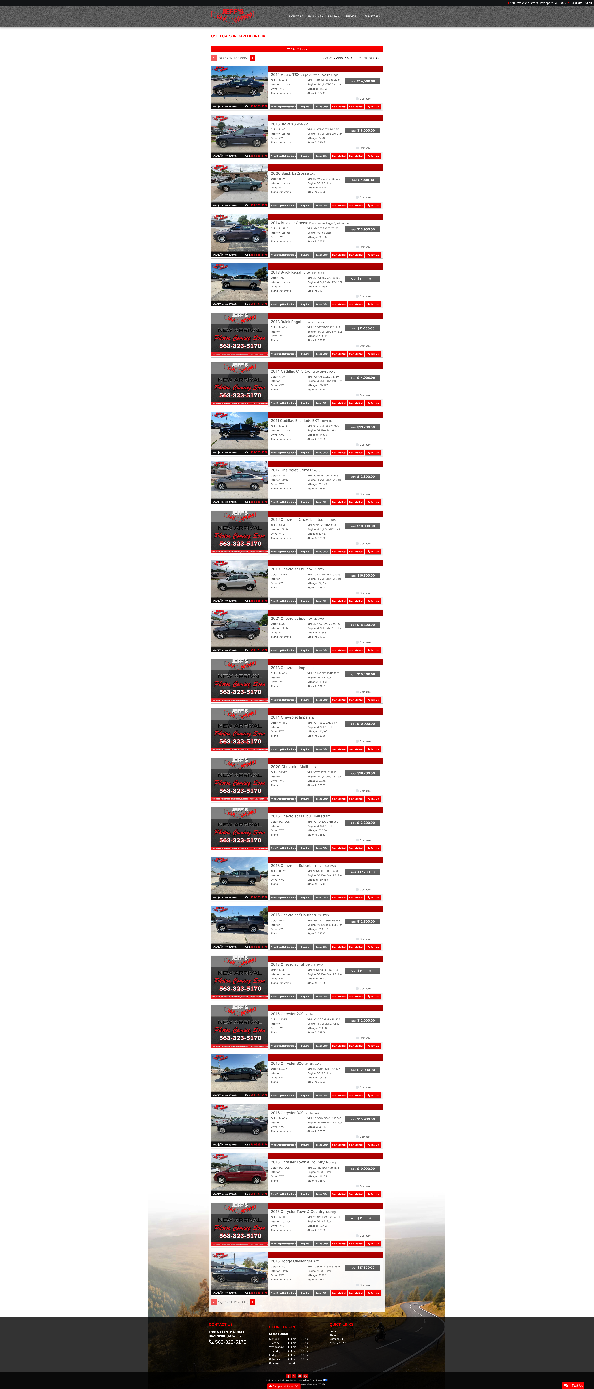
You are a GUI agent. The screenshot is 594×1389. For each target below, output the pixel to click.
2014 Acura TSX (304, 74)
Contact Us (336, 1338)
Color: (274, 80)
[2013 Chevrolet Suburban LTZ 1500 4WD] (239, 877)
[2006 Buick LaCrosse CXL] (239, 185)
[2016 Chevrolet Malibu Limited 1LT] (239, 828)
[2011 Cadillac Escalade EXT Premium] (239, 432)
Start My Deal (339, 106)
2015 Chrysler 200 (292, 1014)
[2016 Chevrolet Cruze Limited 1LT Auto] (239, 531)
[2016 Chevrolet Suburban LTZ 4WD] (239, 927)
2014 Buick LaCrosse (310, 223)
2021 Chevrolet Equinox (297, 618)
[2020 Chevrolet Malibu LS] (239, 779)
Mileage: (312, 88)
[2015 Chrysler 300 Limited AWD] (239, 1075)
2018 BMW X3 (290, 124)
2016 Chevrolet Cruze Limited (303, 519)
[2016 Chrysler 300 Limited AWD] (239, 1125)
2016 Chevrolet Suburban (300, 915)
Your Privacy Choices (314, 1380)
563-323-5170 (581, 3)
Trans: (275, 93)
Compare (365, 98)
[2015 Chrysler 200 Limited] (239, 1026)
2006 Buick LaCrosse (293, 173)
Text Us (374, 106)
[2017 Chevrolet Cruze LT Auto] (239, 482)
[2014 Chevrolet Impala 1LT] (239, 729)
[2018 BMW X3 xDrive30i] (239, 136)
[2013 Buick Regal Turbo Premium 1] (239, 284)
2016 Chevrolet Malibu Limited (300, 816)
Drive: (274, 88)
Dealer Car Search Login (275, 1380)
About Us (334, 1335)
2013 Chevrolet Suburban (303, 865)
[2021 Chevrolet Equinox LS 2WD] (239, 630)
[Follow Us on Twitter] (294, 1376)
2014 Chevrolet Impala (293, 717)
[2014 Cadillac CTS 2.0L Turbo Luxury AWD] (239, 383)
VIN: (309, 80)
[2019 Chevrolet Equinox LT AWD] (239, 581)
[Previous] (214, 58)
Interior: (276, 84)
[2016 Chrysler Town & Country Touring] (239, 1223)
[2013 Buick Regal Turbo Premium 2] (239, 334)
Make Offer (322, 106)
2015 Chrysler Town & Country (303, 1162)
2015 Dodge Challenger (295, 1261)
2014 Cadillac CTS (303, 371)
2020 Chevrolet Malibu (293, 766)
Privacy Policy (337, 1342)
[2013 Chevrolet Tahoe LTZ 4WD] (239, 976)
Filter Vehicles (298, 49)
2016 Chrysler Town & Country (303, 1211)
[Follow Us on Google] (305, 1376)
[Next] (252, 58)
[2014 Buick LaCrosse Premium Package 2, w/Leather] (239, 235)
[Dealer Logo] (232, 16)
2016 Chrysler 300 (296, 1113)
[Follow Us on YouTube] (300, 1376)
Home (332, 1331)
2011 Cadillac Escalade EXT (301, 420)
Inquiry (305, 106)
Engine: (311, 84)
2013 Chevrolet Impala (293, 668)
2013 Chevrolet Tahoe (297, 964)
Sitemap (302, 1380)
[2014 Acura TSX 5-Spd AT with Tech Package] (239, 86)
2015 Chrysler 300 (296, 1063)
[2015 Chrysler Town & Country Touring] (239, 1174)
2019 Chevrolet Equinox (297, 569)
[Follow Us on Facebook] (288, 1376)
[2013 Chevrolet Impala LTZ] (239, 680)
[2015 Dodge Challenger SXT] (239, 1273)
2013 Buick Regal (297, 272)
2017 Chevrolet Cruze (295, 470)
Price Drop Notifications (283, 106)
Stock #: (312, 93)
